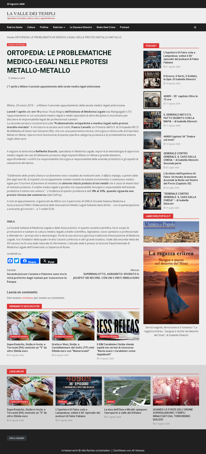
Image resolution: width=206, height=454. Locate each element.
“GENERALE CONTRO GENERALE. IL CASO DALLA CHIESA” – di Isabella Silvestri (152, 201)
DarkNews (119, 450)
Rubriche (58, 27)
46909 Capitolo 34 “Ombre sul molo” (152, 140)
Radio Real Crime (106, 27)
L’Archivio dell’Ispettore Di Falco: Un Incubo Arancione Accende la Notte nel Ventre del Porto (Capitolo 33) (152, 181)
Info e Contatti (16, 438)
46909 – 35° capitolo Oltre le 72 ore (152, 100)
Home (10, 37)
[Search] (195, 27)
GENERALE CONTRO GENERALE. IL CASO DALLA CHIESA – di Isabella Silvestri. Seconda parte (152, 160)
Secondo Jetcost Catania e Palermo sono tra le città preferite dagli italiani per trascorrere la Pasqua (37, 275)
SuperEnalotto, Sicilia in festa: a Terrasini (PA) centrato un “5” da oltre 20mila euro (28, 325)
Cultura (31, 27)
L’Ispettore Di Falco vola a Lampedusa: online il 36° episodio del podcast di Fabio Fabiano (152, 60)
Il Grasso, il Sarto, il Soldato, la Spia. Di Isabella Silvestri (152, 80)
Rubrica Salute (14, 27)
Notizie (111, 402)
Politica (44, 27)
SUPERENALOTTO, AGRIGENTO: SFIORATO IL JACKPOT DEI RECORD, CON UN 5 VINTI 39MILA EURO (106, 274)
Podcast (124, 27)
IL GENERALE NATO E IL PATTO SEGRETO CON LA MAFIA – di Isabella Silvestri (152, 120)
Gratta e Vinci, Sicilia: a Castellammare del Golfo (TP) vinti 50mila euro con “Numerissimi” (73, 325)
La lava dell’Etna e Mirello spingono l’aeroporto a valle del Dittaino (127, 391)
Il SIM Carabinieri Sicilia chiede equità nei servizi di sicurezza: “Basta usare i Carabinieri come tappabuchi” (118, 325)
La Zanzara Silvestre (81, 27)
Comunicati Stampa (16, 45)
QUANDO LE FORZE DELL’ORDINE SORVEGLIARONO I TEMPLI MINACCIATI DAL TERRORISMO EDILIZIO (176, 391)
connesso (27, 298)
